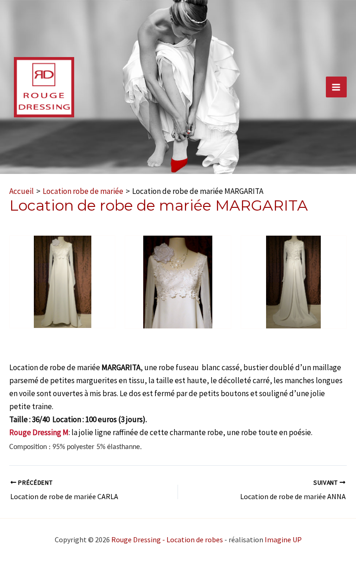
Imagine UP (283, 539)
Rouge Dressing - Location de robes (167, 539)
